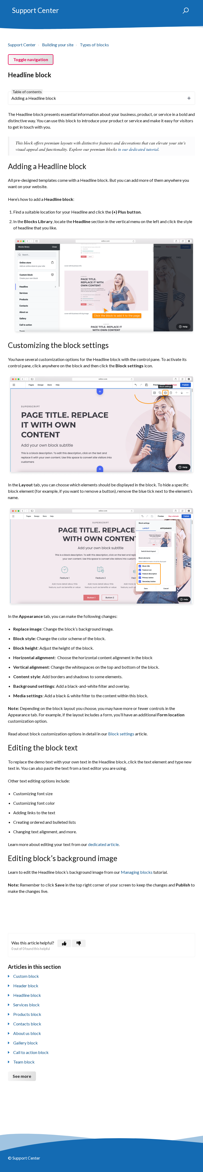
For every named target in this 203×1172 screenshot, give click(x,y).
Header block (25, 985)
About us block (27, 1033)
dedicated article (103, 844)
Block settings (121, 733)
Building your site (57, 44)
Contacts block (27, 1023)
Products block (27, 1014)
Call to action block (31, 1052)
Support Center (35, 10)
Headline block (27, 995)
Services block (26, 1004)
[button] (183, 11)
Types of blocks (94, 44)
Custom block (26, 976)
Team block (24, 1061)
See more (22, 1076)
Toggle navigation (30, 59)
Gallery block (25, 1042)
